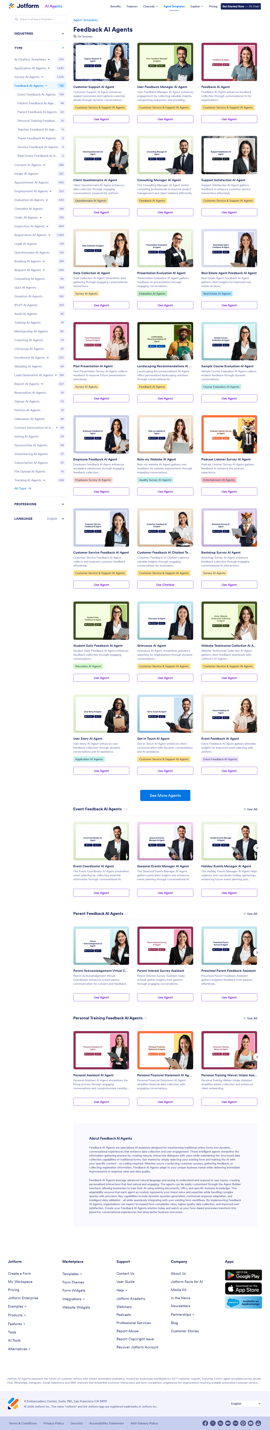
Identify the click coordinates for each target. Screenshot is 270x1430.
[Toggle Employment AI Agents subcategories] (51, 191)
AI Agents (53, 6)
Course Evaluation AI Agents (221, 387)
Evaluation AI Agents (152, 293)
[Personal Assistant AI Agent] (101, 1050)
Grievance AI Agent (151, 646)
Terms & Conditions (23, 1423)
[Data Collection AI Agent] (101, 248)
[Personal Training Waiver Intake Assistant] (229, 1050)
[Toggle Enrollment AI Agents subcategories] (48, 357)
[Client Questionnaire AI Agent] (101, 155)
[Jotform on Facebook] (205, 1423)
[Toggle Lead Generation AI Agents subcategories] (56, 375)
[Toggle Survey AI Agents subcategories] (42, 77)
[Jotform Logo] (24, 6)
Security (76, 1423)
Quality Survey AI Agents (155, 480)
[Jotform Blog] (235, 1423)
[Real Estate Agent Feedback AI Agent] (229, 248)
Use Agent (101, 119)
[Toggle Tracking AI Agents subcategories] (44, 480)
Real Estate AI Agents (217, 293)
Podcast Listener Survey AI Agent (226, 459)
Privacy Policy (54, 1423)
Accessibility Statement (106, 1423)
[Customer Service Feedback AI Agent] (101, 527)
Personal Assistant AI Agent (93, 1075)
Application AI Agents (89, 759)
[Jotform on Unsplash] (258, 1423)
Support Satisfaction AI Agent (223, 180)
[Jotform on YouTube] (250, 1423)
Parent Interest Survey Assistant (160, 971)
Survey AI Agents (86, 293)
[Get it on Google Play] (243, 1275)
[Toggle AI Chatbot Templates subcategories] (49, 59)
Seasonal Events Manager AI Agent (163, 866)
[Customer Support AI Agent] (101, 62)
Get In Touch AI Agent (153, 738)
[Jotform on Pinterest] (243, 1423)
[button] (40, 518)
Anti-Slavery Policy (144, 1423)
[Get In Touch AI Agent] (165, 714)
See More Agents (165, 795)
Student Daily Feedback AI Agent (98, 646)
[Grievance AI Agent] (165, 621)
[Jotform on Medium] (228, 1423)
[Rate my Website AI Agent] (165, 434)
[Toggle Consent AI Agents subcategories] (44, 165)
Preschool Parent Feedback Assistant (228, 971)
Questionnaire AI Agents (90, 200)
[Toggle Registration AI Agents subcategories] (49, 235)
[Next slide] (257, 848)
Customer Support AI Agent (93, 87)
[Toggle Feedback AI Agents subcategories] (46, 86)
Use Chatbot (165, 585)
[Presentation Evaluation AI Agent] (165, 248)
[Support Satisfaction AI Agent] (229, 155)
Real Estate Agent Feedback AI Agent (229, 273)
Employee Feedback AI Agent (95, 459)
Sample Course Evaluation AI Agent (227, 366)
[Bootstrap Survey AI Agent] (229, 527)
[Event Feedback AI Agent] (229, 714)
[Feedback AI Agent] (229, 62)
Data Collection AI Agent (91, 273)
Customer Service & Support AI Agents (100, 107)
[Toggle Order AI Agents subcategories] (41, 217)
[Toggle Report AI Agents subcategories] (42, 384)
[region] (40, 276)
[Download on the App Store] (243, 1288)
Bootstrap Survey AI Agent (221, 552)
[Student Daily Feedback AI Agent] (101, 621)
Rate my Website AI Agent (156, 459)
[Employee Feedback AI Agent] (101, 434)
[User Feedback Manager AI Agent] (165, 62)
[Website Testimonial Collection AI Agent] (229, 621)
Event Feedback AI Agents (220, 759)
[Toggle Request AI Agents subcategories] (44, 270)
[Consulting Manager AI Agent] (165, 155)
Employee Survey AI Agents (93, 480)
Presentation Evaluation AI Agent (161, 273)
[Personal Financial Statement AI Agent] (165, 1050)
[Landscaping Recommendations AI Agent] (165, 341)
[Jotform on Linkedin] (220, 1423)
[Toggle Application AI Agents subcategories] (49, 68)
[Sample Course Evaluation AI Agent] (229, 341)
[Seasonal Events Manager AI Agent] (165, 841)
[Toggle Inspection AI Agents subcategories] (47, 226)
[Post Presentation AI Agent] (101, 341)
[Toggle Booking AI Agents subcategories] (44, 261)
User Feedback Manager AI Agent (162, 87)
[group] (101, 862)
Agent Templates (85, 20)
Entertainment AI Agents (219, 480)
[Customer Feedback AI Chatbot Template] (165, 527)
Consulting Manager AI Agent (159, 180)
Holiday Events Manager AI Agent (226, 866)
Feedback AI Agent (215, 87)
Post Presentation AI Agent (93, 366)
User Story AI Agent (87, 738)
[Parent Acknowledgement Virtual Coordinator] (101, 946)
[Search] (16, 19)
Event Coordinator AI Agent (93, 866)
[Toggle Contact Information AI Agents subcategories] (57, 428)
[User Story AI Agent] (101, 714)
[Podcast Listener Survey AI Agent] (229, 434)
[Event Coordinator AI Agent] (101, 841)
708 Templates (84, 36)
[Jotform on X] (213, 1423)
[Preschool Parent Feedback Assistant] (229, 946)
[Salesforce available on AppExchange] (243, 1302)
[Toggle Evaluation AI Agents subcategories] (47, 200)
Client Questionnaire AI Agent (95, 180)
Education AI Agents (88, 666)
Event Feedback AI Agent (220, 738)
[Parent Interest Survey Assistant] (165, 946)
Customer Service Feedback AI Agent (101, 552)
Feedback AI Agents (103, 29)
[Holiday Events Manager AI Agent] (229, 841)
